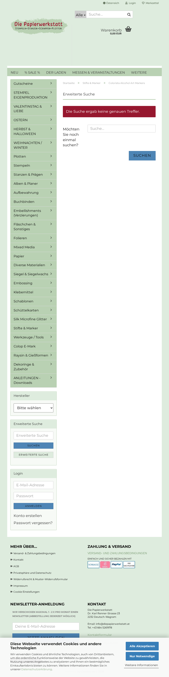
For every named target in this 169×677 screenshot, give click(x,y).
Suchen (142, 155)
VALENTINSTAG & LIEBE (28, 109)
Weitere (139, 72)
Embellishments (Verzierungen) (27, 213)
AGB (16, 566)
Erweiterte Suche (33, 454)
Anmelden (33, 505)
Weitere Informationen (141, 665)
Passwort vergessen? (33, 523)
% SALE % (32, 72)
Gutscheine (23, 84)
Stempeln (22, 165)
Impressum (20, 585)
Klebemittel (23, 292)
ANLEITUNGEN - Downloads (27, 380)
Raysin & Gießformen (31, 355)
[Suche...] (129, 14)
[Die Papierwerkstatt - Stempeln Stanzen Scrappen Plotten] (39, 26)
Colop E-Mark (25, 346)
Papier (19, 256)
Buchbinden (24, 202)
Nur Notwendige (142, 656)
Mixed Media (24, 247)
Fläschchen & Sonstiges (25, 226)
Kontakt (18, 559)
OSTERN (21, 120)
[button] (111, 3)
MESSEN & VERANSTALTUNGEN (98, 72)
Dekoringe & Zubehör (24, 366)
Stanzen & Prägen (28, 175)
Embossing (23, 283)
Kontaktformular (100, 635)
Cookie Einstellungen (26, 591)
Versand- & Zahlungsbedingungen (34, 553)
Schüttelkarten (26, 310)
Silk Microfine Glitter (30, 319)
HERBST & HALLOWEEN (25, 131)
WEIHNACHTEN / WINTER (28, 145)
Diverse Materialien (29, 265)
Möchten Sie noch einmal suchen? (71, 137)
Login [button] (132, 3)
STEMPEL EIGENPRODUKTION (30, 95)
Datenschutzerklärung (36, 669)
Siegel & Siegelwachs (31, 274)
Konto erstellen (28, 515)
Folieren (20, 238)
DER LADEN (56, 72)
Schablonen (23, 301)
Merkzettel (151, 3)
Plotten (20, 156)
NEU (14, 72)
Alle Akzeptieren (142, 646)
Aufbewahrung (26, 193)
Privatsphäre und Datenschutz (32, 572)
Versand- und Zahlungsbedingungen (117, 553)
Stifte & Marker (26, 328)
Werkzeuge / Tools (29, 337)
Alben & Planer (26, 184)
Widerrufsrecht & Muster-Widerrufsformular (40, 579)
